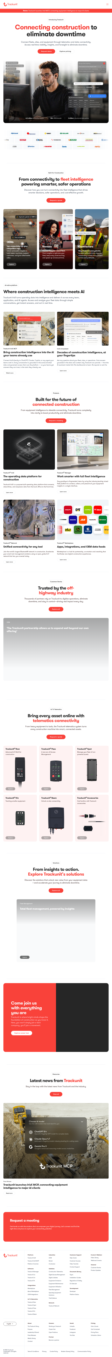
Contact (30, 1341)
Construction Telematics (56, 1272)
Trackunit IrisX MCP (33, 1261)
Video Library (95, 1258)
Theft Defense (53, 1298)
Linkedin (72, 1326)
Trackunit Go (31, 1275)
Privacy (44, 1351)
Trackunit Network (54, 1306)
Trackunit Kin (31, 1311)
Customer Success (75, 1261)
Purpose (30, 1329)
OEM (50, 1258)
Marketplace (31, 1288)
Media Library (32, 1338)
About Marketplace (33, 1291)
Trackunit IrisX (32, 1258)
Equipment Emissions (55, 1281)
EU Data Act (73, 1284)
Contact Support (75, 1267)
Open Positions (53, 1332)
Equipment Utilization (55, 1287)
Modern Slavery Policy (67, 1351)
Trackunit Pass (32, 1308)
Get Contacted (95, 1329)
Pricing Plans (94, 1332)
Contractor (52, 1264)
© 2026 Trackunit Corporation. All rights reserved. (9, 1351)
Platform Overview (33, 1264)
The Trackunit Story (33, 1326)
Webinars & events (96, 1260)
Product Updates (96, 1270)
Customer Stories (96, 1267)
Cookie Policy (54, 1351)
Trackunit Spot (32, 1305)
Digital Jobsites (53, 1278)
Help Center (73, 1258)
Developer (73, 1291)
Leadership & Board (33, 1332)
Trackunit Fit (31, 1281)
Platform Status (74, 1294)
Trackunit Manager (33, 1272)
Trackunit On (31, 1278)
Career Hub (52, 1329)
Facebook (72, 1329)
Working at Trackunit (55, 1326)
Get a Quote (94, 1326)
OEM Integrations (33, 1294)
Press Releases (32, 1335)
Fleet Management (54, 1290)
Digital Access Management (57, 1275)
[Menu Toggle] (106, 4)
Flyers (71, 1275)
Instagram (73, 1332)
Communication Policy (84, 1351)
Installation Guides (75, 1278)
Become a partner (54, 1340)
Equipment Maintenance (56, 1284)
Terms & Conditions (33, 1351)
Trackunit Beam (32, 1314)
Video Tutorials (74, 1264)
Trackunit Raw (32, 1302)
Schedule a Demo (96, 1335)
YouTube (72, 1335)
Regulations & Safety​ (76, 1281)
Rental (50, 1261)
